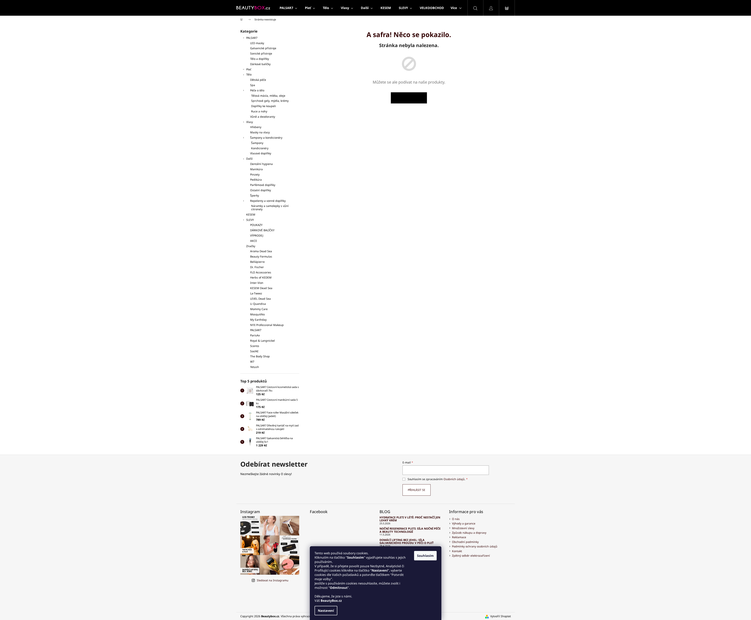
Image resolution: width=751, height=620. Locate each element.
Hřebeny (255, 127)
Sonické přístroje (261, 53)
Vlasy (249, 122)
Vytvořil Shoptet (500, 616)
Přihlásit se (416, 490)
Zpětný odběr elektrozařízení (471, 555)
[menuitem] (288, 8)
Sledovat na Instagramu (272, 580)
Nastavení (326, 610)
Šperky (254, 195)
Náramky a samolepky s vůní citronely (270, 207)
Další (249, 158)
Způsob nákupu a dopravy (469, 532)
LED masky (257, 43)
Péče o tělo (257, 90)
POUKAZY (256, 225)
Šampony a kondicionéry (266, 137)
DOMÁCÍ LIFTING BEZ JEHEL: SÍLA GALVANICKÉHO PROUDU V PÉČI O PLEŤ (407, 541)
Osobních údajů (454, 479)
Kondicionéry (259, 148)
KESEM (250, 214)
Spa (252, 85)
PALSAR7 (251, 38)
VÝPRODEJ (256, 235)
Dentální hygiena (261, 164)
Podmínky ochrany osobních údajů (474, 546)
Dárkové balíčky (260, 64)
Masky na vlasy (260, 132)
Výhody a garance (463, 523)
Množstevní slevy (463, 528)
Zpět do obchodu (409, 98)
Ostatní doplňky (260, 190)
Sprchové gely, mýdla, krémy (270, 101)
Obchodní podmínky (465, 542)
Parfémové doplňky (262, 185)
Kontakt (457, 551)
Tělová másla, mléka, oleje (268, 95)
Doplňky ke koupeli (263, 106)
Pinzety (255, 174)
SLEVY (250, 220)
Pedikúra (256, 179)
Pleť (248, 69)
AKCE (253, 241)
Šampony (257, 143)
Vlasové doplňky (260, 153)
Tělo (249, 74)
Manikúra (256, 169)
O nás (456, 519)
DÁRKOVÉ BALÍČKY (262, 230)
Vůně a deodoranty (262, 116)
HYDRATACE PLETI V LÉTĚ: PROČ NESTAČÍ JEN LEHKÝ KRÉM (410, 519)
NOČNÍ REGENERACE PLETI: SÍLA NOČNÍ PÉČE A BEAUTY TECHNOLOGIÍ (410, 530)
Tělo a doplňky (259, 59)
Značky (250, 246)
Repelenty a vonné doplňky (268, 201)
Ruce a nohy (259, 111)
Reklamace (459, 537)
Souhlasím (425, 556)
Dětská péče (258, 80)
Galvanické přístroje (263, 48)
